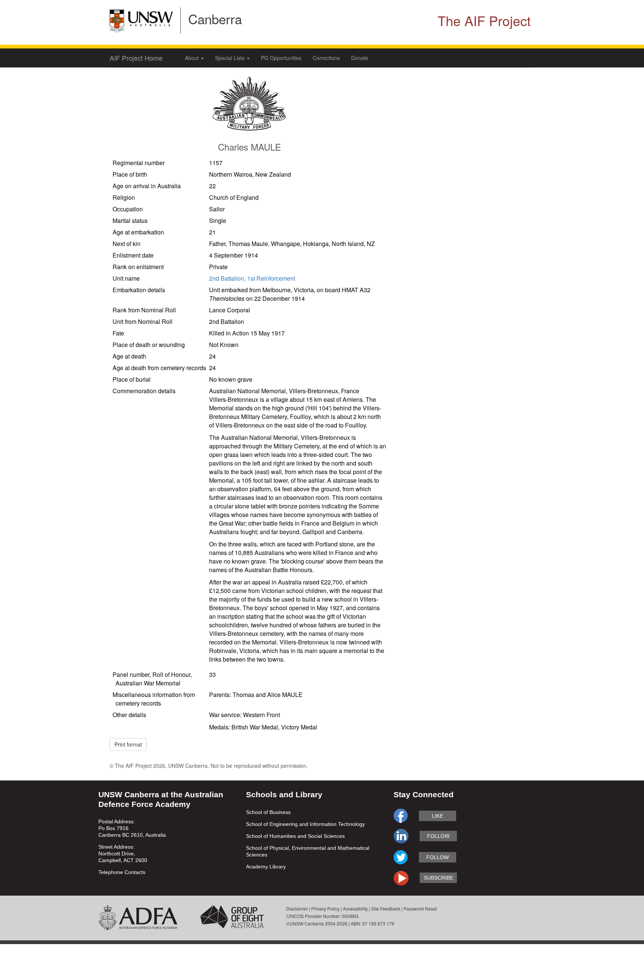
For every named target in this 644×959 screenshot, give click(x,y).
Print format (128, 744)
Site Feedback (385, 908)
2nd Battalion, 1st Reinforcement (252, 278)
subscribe (438, 878)
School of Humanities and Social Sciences (295, 836)
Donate (359, 57)
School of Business (268, 812)
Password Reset (420, 908)
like (437, 816)
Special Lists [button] (230, 57)
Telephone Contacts (121, 872)
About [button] (192, 57)
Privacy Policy (325, 908)
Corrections (326, 57)
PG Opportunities (281, 57)
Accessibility (355, 908)
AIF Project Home (136, 58)
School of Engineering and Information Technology (305, 824)
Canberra (215, 18)
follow (438, 836)
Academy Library (266, 867)
